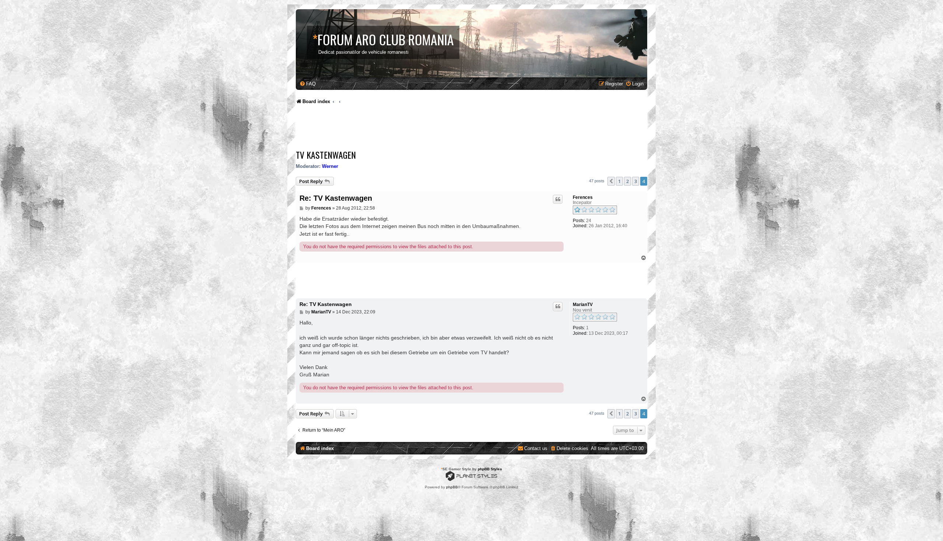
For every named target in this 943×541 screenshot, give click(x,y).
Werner (330, 166)
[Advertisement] (430, 128)
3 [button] (635, 181)
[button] (611, 181)
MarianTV (583, 304)
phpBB (452, 487)
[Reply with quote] (557, 199)
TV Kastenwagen (326, 154)
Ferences (583, 197)
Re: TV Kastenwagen (335, 198)
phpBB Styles (490, 469)
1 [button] (619, 181)
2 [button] (627, 181)
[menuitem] (307, 83)
